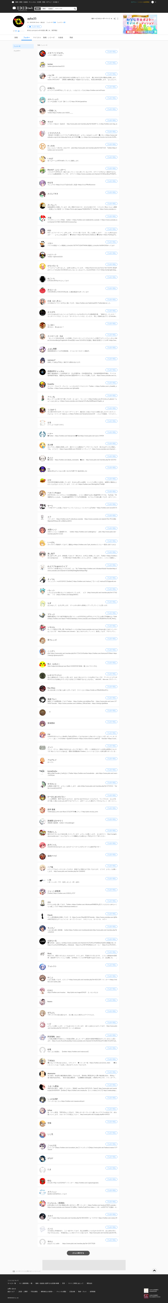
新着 (16, 37)
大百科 (39, 2)
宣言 (63, 1283)
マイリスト (37, 37)
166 (51, 22)
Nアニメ (49, 2)
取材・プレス (82, 1291)
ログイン (134, 2)
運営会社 (89, 1283)
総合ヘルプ (11, 1291)
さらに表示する (78, 1253)
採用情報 (92, 1291)
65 (61, 22)
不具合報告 (34, 1291)
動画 (17, 2)
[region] (23, 48)
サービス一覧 (12, 1283)
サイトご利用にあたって (75, 1283)
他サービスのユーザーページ (101, 18)
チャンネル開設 (61, 1291)
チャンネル (32, 2)
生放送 (26, 2)
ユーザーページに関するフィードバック (28, 1271)
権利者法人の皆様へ (47, 1291)
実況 (43, 2)
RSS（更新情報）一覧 (25, 1283)
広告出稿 (72, 1291)
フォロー (26, 37)
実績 (71, 37)
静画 (21, 2)
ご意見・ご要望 (22, 1291)
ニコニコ (23, 8)
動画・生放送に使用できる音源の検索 (47, 1283)
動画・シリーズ (49, 37)
